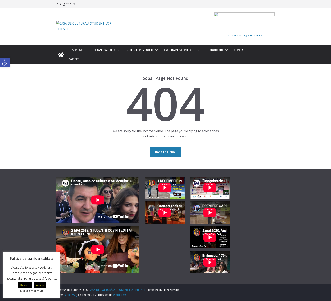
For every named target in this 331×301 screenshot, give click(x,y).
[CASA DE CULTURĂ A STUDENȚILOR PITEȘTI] (61, 54)
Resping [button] (25, 285)
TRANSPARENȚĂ (104, 50)
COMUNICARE (215, 50)
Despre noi (76, 50)
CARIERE (74, 59)
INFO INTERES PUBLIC (140, 50)
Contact (240, 50)
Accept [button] (40, 285)
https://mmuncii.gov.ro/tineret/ (244, 35)
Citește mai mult (31, 291)
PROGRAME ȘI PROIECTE (179, 50)
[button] (86, 50)
